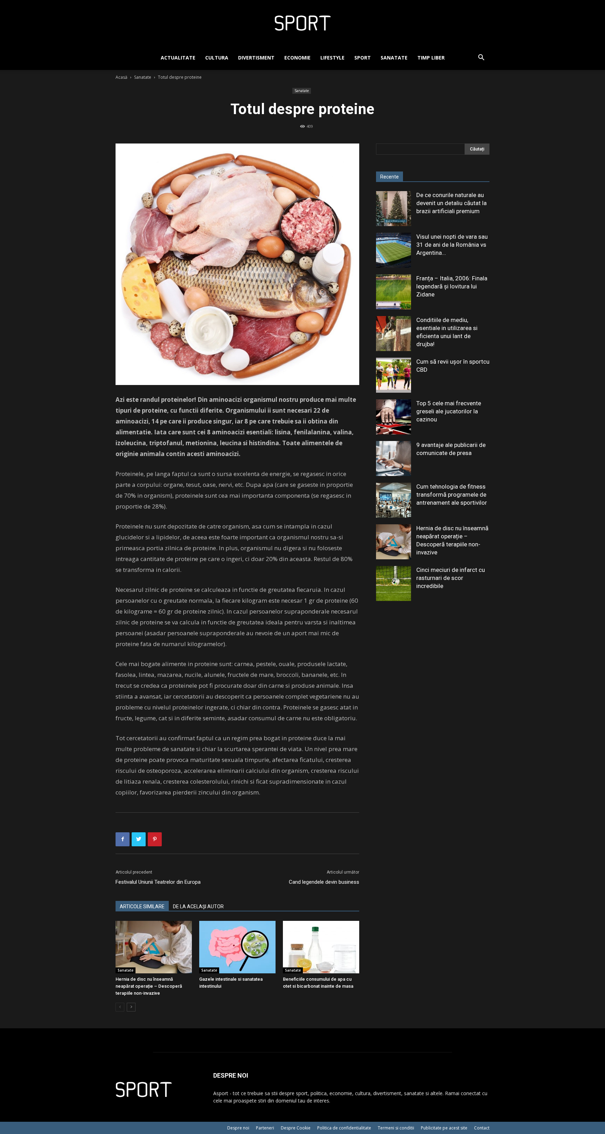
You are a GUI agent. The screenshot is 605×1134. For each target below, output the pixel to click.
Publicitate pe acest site (444, 1128)
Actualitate (178, 57)
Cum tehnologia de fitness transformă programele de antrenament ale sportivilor (451, 494)
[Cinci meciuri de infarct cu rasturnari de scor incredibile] (393, 583)
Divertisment (256, 57)
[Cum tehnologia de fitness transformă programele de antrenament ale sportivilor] (393, 500)
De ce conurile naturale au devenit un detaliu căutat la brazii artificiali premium (451, 203)
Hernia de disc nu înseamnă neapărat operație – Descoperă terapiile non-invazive (149, 986)
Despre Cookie (296, 1128)
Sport (362, 57)
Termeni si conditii (396, 1128)
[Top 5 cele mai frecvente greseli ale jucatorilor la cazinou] (393, 416)
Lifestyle (332, 57)
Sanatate (394, 57)
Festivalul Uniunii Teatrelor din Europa (158, 882)
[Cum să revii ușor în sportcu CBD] (393, 375)
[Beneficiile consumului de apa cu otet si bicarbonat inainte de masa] (321, 947)
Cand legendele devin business (324, 882)
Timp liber (431, 57)
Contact (481, 1128)
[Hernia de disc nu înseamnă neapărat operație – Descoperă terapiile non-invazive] (154, 947)
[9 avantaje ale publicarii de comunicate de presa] (393, 458)
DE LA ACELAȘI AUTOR (198, 906)
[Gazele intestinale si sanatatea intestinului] (237, 947)
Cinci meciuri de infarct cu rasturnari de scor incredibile (450, 577)
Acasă (121, 77)
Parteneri (265, 1128)
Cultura (216, 57)
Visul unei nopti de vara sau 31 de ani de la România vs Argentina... (452, 244)
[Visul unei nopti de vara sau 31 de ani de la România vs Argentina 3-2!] (393, 250)
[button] (481, 58)
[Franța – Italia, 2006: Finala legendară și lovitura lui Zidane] (393, 291)
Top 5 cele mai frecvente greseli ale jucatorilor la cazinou (448, 411)
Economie (297, 57)
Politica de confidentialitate (344, 1128)
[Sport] (302, 23)
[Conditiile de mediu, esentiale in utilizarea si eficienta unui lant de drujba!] (393, 333)
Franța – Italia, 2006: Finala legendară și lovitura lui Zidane (451, 286)
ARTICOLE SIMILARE (142, 906)
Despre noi (238, 1128)
